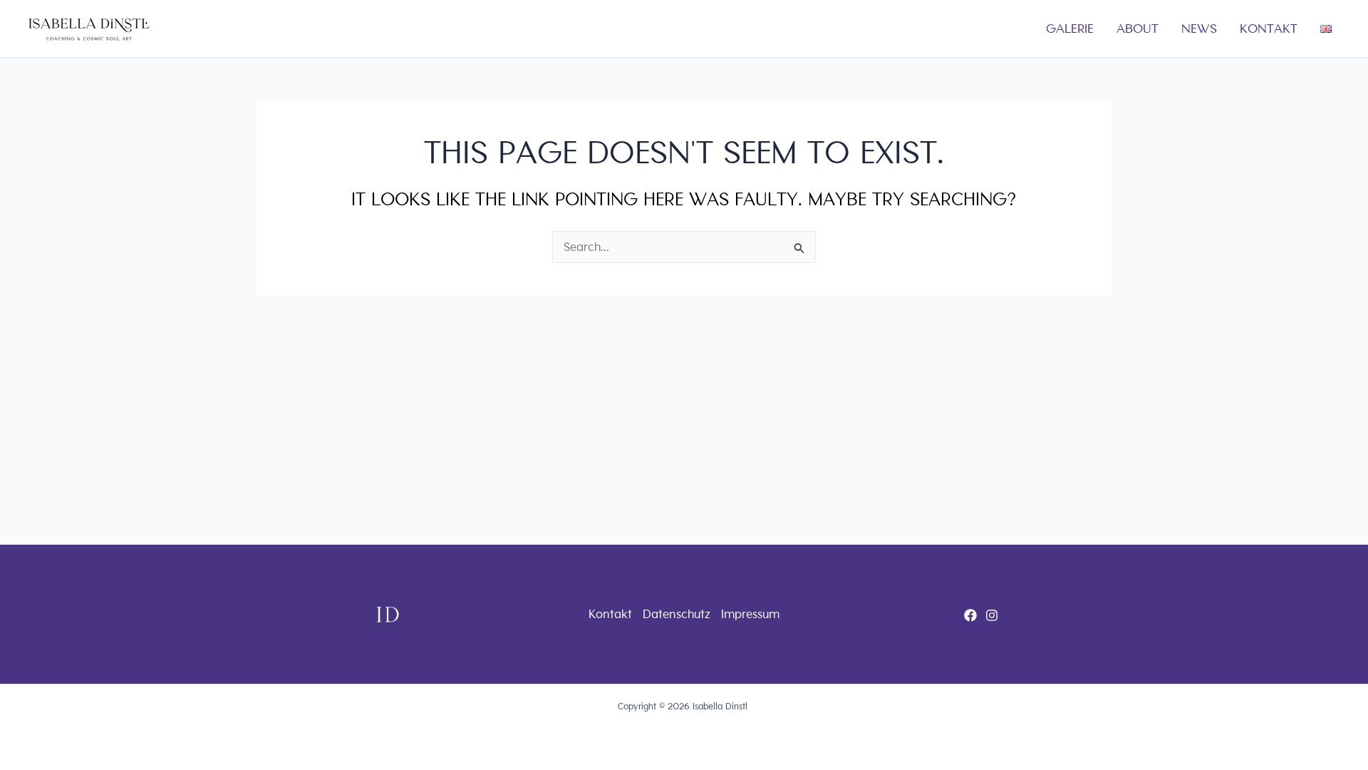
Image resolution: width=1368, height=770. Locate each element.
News (1199, 28)
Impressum (750, 614)
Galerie (1070, 28)
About (1137, 28)
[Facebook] (970, 615)
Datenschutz (676, 614)
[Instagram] (991, 615)
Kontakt (1268, 28)
